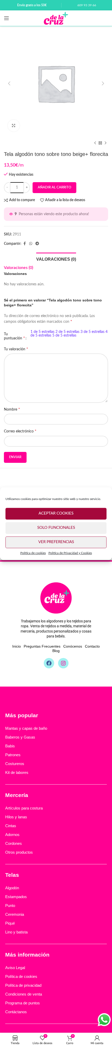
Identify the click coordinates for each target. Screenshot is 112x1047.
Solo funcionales (56, 528)
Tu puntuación (14, 336)
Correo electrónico (20, 431)
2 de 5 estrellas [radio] (67, 332)
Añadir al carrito (54, 187)
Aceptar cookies (56, 513)
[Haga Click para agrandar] (14, 125)
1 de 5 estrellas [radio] (42, 332)
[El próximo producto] (105, 143)
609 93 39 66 (86, 5)
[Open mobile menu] (6, 18)
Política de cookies (33, 553)
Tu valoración (16, 349)
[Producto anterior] (95, 143)
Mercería (16, 795)
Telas (12, 875)
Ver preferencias (56, 542)
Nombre (12, 409)
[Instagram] (63, 663)
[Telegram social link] (37, 243)
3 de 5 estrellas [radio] (92, 332)
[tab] (56, 259)
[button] (9, 83)
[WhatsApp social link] (31, 243)
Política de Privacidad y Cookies (70, 553)
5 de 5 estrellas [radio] (64, 335)
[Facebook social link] (24, 243)
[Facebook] (49, 663)
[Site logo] (56, 18)
